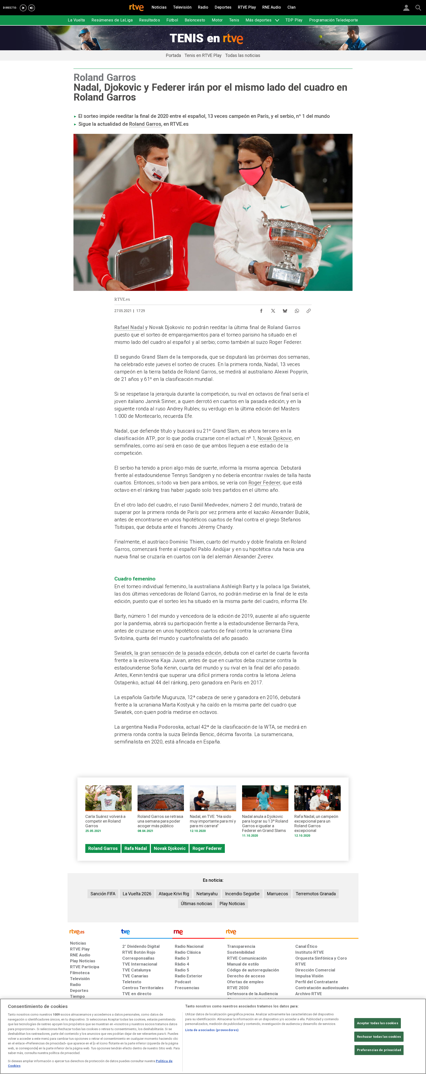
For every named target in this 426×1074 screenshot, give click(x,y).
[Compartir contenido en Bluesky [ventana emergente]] (285, 309)
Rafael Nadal (129, 327)
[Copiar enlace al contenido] (309, 309)
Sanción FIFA (102, 893)
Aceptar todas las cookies (377, 1023)
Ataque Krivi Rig (174, 893)
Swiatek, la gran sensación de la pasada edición (167, 653)
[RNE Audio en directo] (32, 8)
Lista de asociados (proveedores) (212, 1030)
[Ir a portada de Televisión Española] (146, 933)
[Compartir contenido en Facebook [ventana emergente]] (261, 309)
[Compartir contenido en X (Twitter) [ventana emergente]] (273, 309)
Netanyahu (207, 893)
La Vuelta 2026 (137, 893)
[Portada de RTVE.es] (136, 7)
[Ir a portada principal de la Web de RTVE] (94, 931)
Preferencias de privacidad (379, 1050)
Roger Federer (264, 483)
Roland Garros (145, 124)
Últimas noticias (196, 903)
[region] (213, 1036)
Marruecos (277, 893)
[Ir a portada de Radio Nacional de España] (198, 933)
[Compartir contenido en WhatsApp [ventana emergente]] (297, 309)
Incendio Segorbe (242, 893)
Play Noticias (232, 903)
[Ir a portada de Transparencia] (291, 933)
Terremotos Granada (316, 893)
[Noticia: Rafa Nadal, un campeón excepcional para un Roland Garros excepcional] (317, 813)
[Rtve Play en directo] (23, 8)
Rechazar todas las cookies (379, 1037)
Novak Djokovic (275, 438)
